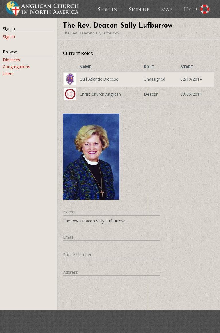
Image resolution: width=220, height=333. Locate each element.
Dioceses (11, 59)
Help (190, 9)
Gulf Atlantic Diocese (99, 79)
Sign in (107, 9)
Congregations (16, 66)
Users (8, 73)
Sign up (139, 9)
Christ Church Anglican (100, 94)
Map (166, 9)
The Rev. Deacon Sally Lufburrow (91, 33)
